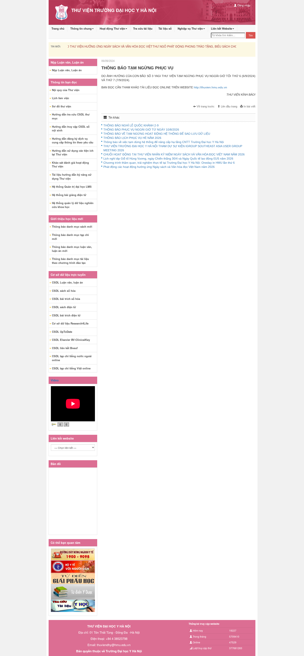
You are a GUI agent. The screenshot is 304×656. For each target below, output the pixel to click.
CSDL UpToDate (62, 332)
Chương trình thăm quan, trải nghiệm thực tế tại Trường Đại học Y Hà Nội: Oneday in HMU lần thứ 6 (169, 162)
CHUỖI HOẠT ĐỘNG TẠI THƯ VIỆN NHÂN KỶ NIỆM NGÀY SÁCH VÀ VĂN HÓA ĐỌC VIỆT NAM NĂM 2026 (174, 154)
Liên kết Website (221, 28)
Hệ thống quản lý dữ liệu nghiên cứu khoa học (72, 205)
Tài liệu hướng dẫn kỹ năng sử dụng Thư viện (71, 176)
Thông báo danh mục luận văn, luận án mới (72, 249)
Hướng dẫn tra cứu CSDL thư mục (71, 116)
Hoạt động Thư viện (112, 28)
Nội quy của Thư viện (65, 90)
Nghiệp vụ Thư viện (190, 28)
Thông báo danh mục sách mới (72, 226)
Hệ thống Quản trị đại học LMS (72, 187)
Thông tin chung (81, 28)
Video (55, 380)
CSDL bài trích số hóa (66, 299)
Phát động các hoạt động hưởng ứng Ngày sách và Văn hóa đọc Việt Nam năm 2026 (159, 166)
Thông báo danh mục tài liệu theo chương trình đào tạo (70, 261)
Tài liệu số (165, 28)
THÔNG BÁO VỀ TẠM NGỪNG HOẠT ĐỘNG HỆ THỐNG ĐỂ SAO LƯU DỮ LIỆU (156, 133)
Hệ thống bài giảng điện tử (69, 195)
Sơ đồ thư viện (61, 106)
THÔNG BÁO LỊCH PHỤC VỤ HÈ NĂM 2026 (132, 137)
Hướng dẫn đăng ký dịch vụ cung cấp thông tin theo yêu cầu (72, 140)
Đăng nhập (243, 5)
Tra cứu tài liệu (142, 28)
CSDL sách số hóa (63, 291)
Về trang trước (205, 106)
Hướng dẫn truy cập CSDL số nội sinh (71, 128)
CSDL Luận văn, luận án (67, 282)
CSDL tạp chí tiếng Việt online (71, 368)
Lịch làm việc (60, 98)
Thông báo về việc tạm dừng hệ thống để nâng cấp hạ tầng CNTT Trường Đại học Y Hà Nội (163, 142)
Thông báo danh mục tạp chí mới (70, 237)
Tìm (251, 35)
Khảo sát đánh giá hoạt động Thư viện (70, 164)
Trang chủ (57, 28)
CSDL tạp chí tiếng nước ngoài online (72, 358)
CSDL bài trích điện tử (66, 315)
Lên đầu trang (228, 106)
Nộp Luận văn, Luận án (67, 70)
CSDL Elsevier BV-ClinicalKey (71, 340)
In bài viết (249, 106)
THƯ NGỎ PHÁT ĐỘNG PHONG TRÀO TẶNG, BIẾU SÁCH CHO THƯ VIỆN (117, 46)
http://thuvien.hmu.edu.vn (210, 87)
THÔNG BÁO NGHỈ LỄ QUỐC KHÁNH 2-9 (131, 125)
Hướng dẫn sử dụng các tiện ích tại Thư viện (72, 152)
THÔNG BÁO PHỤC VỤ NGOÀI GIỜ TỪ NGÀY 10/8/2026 (141, 129)
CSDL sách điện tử (64, 307)
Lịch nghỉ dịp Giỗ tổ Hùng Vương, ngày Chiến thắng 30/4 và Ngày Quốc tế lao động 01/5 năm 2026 (168, 158)
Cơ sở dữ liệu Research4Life (70, 323)
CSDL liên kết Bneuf (65, 348)
